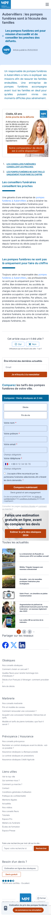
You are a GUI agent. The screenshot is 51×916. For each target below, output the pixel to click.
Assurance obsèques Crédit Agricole (18, 759)
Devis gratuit (11, 874)
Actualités (6, 803)
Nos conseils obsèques (12, 665)
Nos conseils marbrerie (12, 703)
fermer (42, 898)
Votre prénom (18, 433)
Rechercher (42, 848)
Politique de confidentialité (14, 796)
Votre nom (16, 422)
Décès (25, 407)
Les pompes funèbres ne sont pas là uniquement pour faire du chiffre (26, 173)
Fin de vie (25, 415)
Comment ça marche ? (12, 784)
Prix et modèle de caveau (13, 707)
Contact (5, 788)
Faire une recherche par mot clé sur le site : (21, 843)
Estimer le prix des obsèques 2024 (25, 534)
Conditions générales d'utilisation (16, 792)
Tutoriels (6, 815)
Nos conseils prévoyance (13, 741)
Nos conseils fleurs (10, 811)
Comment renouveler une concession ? (19, 711)
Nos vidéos (7, 807)
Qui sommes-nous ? (11, 780)
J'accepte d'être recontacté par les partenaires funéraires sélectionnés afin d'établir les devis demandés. (25, 476)
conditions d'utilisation (28, 499)
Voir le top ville (8, 776)
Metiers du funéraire (11, 823)
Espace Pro (7, 819)
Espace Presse (8, 830)
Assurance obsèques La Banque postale (20, 752)
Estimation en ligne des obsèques (21, 868)
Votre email (17, 444)
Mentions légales (9, 800)
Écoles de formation (11, 827)
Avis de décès (8, 686)
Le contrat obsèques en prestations (18, 755)
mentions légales (28, 506)
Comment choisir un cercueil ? (15, 669)
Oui (19, 344)
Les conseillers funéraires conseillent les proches (21, 165)
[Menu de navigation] (47, 4)
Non (34, 344)
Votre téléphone (19, 458)
